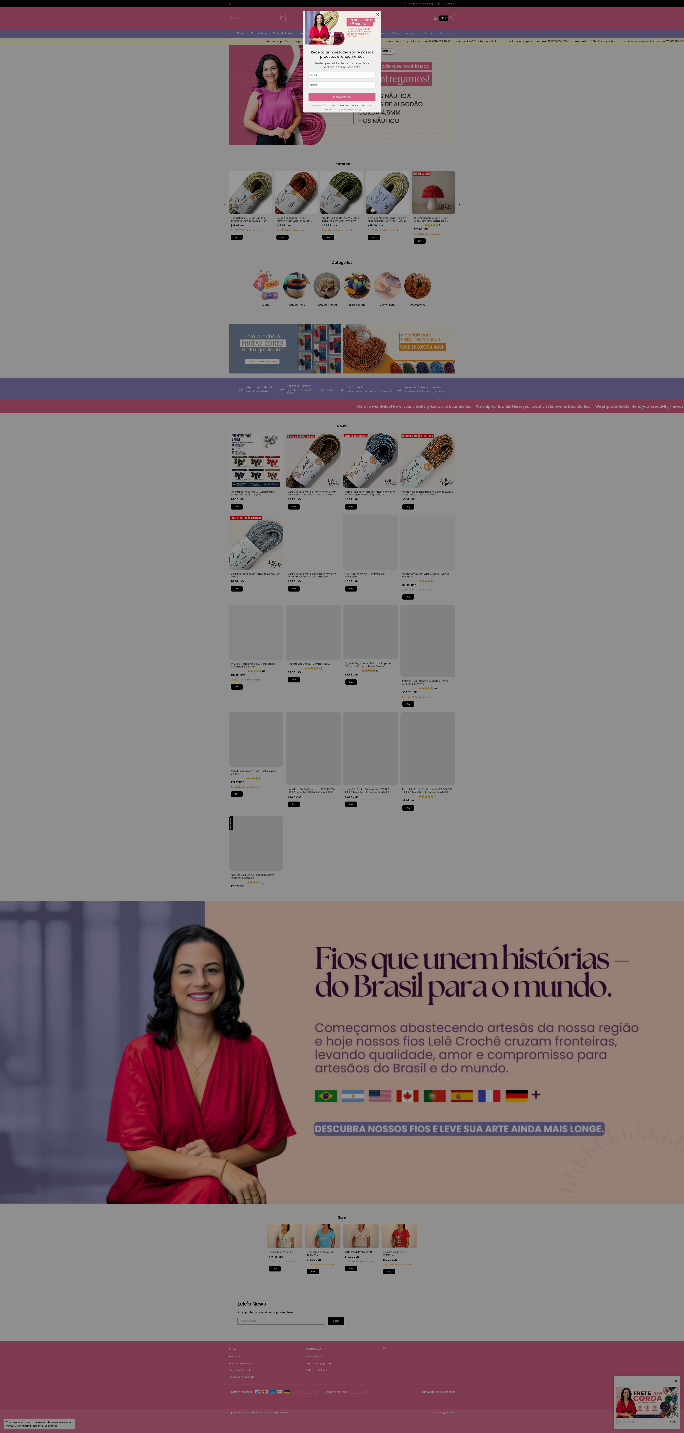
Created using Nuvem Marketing (342, 109)
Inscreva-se (342, 97)
